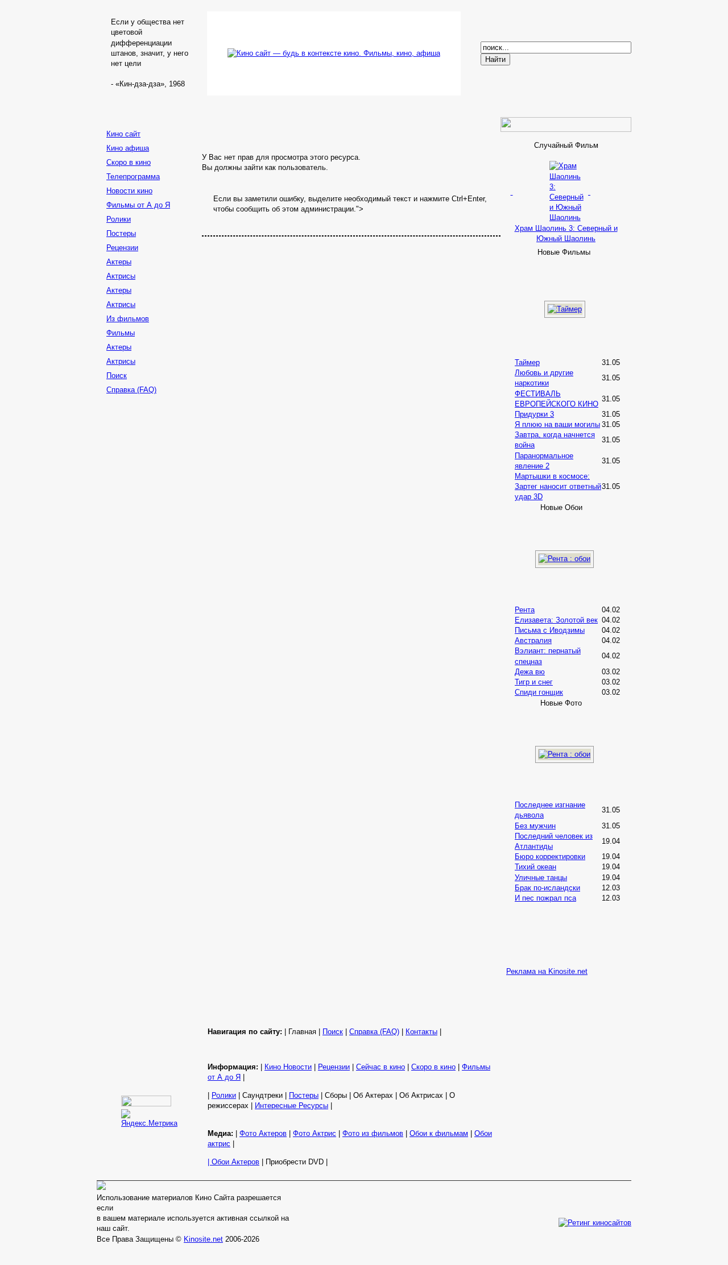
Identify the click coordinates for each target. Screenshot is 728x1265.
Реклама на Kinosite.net (547, 971)
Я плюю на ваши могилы (557, 424)
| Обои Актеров (233, 1162)
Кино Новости (288, 1067)
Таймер (527, 362)
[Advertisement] (147, 578)
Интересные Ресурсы (291, 1105)
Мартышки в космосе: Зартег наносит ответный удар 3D (558, 486)
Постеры (121, 233)
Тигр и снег (534, 682)
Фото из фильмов (372, 1133)
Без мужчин (535, 826)
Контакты (421, 1031)
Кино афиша (127, 148)
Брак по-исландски (547, 888)
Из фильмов (127, 318)
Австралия (533, 640)
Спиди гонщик (539, 692)
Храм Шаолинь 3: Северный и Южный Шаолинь (566, 233)
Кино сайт (123, 134)
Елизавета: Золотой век (556, 620)
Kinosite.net (203, 1239)
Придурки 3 (534, 414)
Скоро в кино (128, 162)
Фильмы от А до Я (138, 205)
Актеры (118, 262)
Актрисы (120, 276)
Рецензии (122, 247)
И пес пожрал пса (545, 898)
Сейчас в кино (380, 1067)
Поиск (116, 375)
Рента (525, 609)
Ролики (118, 219)
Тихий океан (535, 866)
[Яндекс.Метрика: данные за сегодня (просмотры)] (149, 1119)
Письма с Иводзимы (550, 630)
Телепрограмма (133, 176)
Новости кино (129, 190)
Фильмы (120, 333)
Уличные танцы (541, 877)
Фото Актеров (263, 1133)
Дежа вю (530, 671)
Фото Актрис (314, 1133)
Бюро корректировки (550, 856)
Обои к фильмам (439, 1133)
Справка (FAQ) (131, 389)
